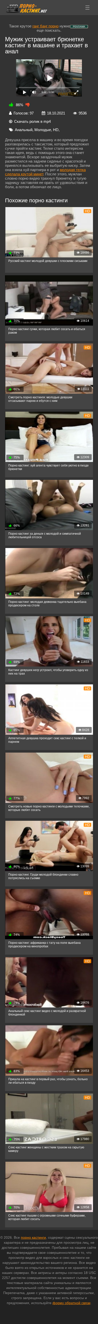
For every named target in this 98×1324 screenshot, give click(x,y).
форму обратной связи (71, 1303)
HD (56, 130)
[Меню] (87, 7)
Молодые (42, 130)
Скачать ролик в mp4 (32, 121)
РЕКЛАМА (79, 26)
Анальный (23, 130)
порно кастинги (33, 1237)
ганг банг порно (45, 26)
